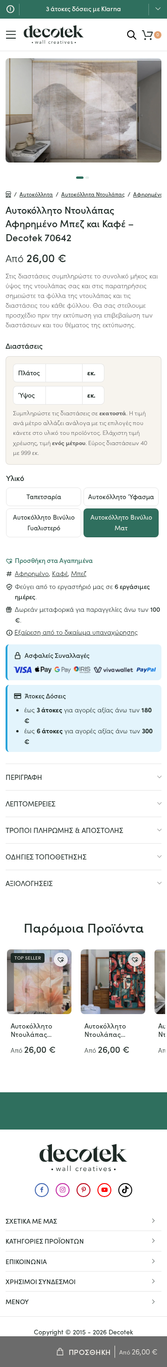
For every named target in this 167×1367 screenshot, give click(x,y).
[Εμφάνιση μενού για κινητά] (11, 35)
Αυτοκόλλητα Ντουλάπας (93, 194)
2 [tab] (87, 177)
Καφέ (60, 573)
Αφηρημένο (32, 573)
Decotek (121, 1331)
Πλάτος (29, 372)
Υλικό (15, 478)
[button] (49, 560)
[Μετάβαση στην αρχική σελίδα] (54, 34)
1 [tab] (80, 177)
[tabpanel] (83, 110)
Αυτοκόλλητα (36, 194)
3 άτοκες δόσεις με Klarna (83, 8)
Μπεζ (78, 573)
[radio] (43, 496)
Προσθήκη (90, 1352)
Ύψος (26, 394)
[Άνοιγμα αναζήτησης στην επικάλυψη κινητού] (131, 34)
